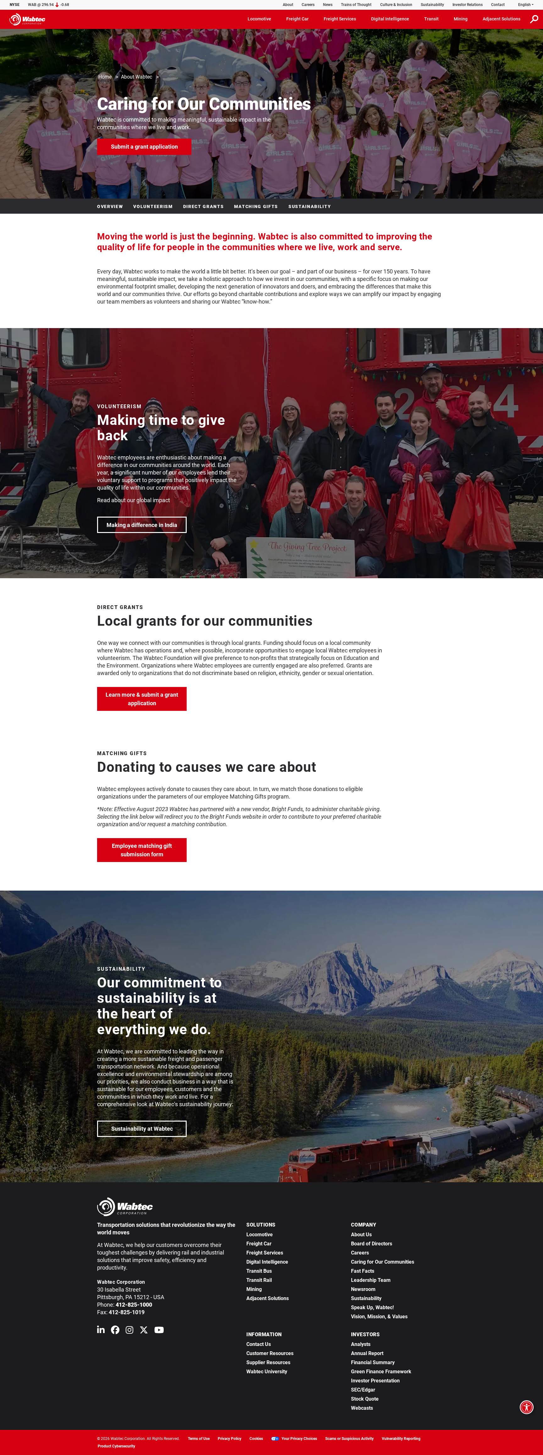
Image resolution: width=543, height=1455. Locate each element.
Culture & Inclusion (396, 5)
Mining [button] (461, 18)
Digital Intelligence (267, 1262)
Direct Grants (203, 206)
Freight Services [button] (340, 18)
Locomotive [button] (259, 18)
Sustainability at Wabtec (142, 1128)
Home (105, 77)
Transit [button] (431, 18)
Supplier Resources (268, 1362)
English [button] (524, 5)
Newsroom (363, 1289)
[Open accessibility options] (527, 1407)
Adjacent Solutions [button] (501, 18)
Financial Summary (373, 1362)
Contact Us (258, 1344)
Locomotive (259, 1235)
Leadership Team (371, 1280)
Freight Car (259, 1244)
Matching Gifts (256, 206)
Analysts (360, 1344)
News (327, 5)
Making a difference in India (146, 524)
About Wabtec (136, 77)
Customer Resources (269, 1353)
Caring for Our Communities (382, 1262)
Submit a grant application (151, 146)
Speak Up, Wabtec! (372, 1307)
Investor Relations (467, 5)
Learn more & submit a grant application (146, 698)
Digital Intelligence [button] (390, 18)
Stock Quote (365, 1399)
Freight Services (264, 1253)
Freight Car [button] (297, 18)
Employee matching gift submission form (149, 850)
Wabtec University (266, 1372)
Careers (308, 5)
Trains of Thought (356, 5)
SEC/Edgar (363, 1390)
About (288, 5)
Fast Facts (362, 1271)
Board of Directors (371, 1244)
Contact (498, 5)
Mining (254, 1289)
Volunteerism (153, 206)
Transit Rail (259, 1280)
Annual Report (367, 1353)
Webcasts (362, 1408)
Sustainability (432, 5)
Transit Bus (259, 1271)
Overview (110, 206)
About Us (361, 1235)
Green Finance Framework (381, 1372)
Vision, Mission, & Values (379, 1317)
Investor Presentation (375, 1381)
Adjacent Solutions (267, 1298)
